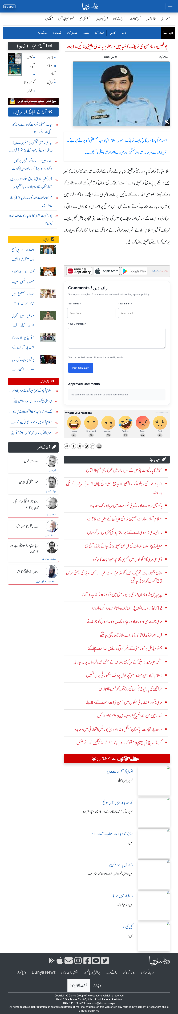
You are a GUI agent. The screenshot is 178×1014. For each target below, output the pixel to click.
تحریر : (130, 843)
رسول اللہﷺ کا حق (28, 572)
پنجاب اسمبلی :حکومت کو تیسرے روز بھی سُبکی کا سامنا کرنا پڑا (32, 128)
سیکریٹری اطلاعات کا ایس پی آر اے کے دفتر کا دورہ (23, 347)
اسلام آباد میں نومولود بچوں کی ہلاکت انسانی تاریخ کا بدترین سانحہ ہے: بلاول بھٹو (30, 423)
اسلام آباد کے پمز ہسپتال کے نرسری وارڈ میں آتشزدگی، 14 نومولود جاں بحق (31, 391)
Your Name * (74, 303)
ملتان (86, 33)
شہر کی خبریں (101, 18)
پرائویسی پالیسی (92, 972)
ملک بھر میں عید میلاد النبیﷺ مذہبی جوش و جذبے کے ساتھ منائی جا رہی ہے (30, 412)
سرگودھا (42, 33)
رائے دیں (111, 972)
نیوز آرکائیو (129, 972)
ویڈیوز (97, 985)
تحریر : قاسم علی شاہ (125, 905)
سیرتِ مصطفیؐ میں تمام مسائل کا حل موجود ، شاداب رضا (23, 303)
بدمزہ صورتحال (31, 461)
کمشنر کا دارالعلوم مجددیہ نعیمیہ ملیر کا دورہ (23, 281)
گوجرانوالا (56, 33)
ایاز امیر (53, 470)
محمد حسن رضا (49, 559)
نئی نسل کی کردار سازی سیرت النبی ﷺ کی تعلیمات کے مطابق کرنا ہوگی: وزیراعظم (31, 402)
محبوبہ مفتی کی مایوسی (29, 482)
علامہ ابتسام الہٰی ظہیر (46, 581)
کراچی (112, 33)
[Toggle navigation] (170, 6)
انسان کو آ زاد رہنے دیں (120, 771)
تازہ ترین (151, 18)
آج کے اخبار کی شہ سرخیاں (30, 112)
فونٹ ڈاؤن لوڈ (79, 985)
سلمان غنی (51, 536)
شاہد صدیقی (50, 515)
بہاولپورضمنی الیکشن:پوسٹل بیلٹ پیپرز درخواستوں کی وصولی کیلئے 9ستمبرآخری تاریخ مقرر (32, 147)
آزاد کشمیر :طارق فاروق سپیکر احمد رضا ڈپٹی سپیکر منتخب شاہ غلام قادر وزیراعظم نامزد (31, 183)
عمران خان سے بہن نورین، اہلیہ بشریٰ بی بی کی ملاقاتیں (31, 201)
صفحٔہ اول (165, 18)
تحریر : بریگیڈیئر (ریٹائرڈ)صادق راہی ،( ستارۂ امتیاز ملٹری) (108, 812)
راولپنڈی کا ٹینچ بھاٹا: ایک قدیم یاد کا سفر (26, 504)
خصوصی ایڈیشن (66, 18)
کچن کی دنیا (127, 927)
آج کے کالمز (119, 18)
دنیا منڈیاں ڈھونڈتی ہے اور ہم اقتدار (24, 549)
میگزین (49, 18)
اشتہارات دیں (69, 972)
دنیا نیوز (21, 972)
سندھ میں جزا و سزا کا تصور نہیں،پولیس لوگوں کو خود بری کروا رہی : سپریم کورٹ (32, 165)
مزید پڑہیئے (154, 459)
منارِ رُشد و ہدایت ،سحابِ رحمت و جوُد (112, 833)
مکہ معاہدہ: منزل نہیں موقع (118, 802)
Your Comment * (77, 323)
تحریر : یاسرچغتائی (125, 781)
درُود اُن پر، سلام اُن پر (121, 865)
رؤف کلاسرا (51, 491)
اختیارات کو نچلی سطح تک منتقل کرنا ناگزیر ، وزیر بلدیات (23, 259)
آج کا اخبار (135, 18)
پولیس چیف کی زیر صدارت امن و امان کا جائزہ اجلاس (23, 369)
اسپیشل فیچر (85, 18)
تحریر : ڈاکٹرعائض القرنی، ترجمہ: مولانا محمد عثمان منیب (110, 874)
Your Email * (125, 303)
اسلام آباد (99, 33)
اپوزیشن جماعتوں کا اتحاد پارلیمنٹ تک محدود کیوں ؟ (30, 219)
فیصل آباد (72, 33)
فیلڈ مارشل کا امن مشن (27, 526)
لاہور (123, 33)
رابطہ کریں (147, 972)
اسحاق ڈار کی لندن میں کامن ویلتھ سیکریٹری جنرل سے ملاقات (30, 434)
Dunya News (44, 972)
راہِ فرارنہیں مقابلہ (122, 896)
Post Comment (80, 367)
